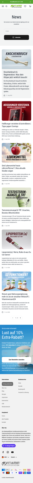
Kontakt (20, 386)
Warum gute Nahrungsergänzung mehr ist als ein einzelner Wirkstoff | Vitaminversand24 (15, 296)
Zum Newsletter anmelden (16, 360)
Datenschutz (5, 400)
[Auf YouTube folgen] (12, 452)
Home (3, 416)
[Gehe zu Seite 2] (20, 318)
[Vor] (30, 2)
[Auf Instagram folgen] (8, 452)
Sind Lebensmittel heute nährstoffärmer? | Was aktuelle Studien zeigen (13, 168)
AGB (3, 403)
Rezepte (4, 394)
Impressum (5, 397)
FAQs (19, 383)
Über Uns (4, 388)
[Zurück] (3, 2)
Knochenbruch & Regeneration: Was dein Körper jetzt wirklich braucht (15, 75)
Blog (3, 391)
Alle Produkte (5, 419)
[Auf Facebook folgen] (3, 452)
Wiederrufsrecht (6, 406)
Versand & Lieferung (23, 392)
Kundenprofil (21, 389)
